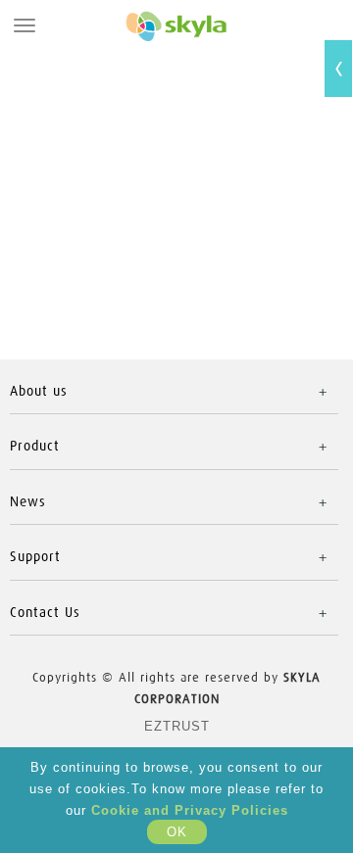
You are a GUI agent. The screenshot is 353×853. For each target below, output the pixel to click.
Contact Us (45, 612)
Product (35, 446)
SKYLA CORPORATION (176, 25)
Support (35, 556)
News (28, 502)
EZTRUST (177, 726)
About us (39, 391)
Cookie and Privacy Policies (189, 810)
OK (177, 832)
